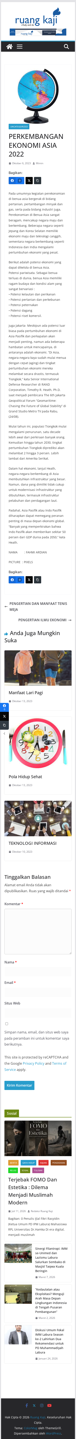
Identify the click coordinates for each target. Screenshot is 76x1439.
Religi (13, 1170)
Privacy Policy (33, 1063)
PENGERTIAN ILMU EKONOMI (42, 620)
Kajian (43, 1162)
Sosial (25, 1170)
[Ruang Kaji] (9, 46)
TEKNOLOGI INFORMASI (33, 843)
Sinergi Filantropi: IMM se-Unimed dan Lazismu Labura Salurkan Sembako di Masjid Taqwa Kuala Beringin (51, 1260)
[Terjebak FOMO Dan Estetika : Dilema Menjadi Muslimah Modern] (37, 1138)
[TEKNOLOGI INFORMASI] (37, 803)
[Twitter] (29, 180)
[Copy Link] (37, 180)
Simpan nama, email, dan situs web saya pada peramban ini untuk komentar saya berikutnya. (36, 1038)
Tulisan (38, 1170)
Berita (13, 1162)
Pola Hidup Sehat (25, 776)
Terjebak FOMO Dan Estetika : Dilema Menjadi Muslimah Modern (32, 1191)
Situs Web (12, 1003)
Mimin (39, 163)
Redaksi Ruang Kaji (42, 1211)
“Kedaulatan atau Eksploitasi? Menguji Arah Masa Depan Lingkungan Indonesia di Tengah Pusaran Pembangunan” (51, 1300)
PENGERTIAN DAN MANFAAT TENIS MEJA (38, 606)
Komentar (13, 904)
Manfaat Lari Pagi (26, 692)
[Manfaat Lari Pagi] (37, 653)
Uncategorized (19, 126)
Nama (10, 962)
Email (10, 982)
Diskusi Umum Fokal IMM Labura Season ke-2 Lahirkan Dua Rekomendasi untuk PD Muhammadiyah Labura (49, 1341)
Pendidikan (58, 1162)
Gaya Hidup (28, 1162)
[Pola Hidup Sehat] (37, 719)
